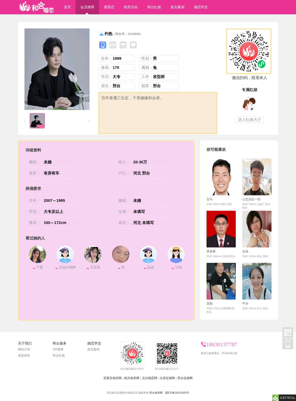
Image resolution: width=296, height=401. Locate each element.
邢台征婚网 (185, 378)
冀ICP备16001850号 (177, 392)
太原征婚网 (167, 378)
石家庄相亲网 (112, 378)
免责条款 (24, 355)
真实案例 (177, 7)
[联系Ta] (221, 177)
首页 (67, 7)
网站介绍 (24, 349)
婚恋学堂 (201, 7)
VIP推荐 (58, 349)
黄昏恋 (109, 7)
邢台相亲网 (156, 392)
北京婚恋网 (149, 378)
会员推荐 (87, 7)
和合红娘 (154, 7)
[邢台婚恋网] (36, 7)
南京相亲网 (131, 378)
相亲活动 (131, 7)
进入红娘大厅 (249, 120)
